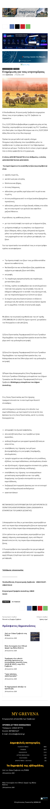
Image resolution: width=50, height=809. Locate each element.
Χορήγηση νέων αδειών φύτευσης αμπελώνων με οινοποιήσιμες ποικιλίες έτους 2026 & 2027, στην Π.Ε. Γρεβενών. (16, 662)
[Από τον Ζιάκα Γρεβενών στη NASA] (35, 636)
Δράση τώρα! (44, 619)
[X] (17, 26)
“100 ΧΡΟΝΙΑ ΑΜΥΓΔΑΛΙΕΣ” (11, 675)
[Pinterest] (22, 26)
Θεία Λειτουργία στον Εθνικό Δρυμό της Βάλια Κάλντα (16, 647)
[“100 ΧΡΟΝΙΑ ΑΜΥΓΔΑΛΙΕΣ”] (35, 677)
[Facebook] (12, 26)
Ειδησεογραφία (7, 69)
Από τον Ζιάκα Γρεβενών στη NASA (16, 634)
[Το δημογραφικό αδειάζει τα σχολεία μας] (35, 689)
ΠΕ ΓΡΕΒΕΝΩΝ (16, 602)
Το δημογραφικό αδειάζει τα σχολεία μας (15, 688)
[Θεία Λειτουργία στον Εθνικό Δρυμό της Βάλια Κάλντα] (35, 649)
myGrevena (9, 75)
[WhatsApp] (28, 26)
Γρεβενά (16, 69)
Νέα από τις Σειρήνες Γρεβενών (11, 619)
